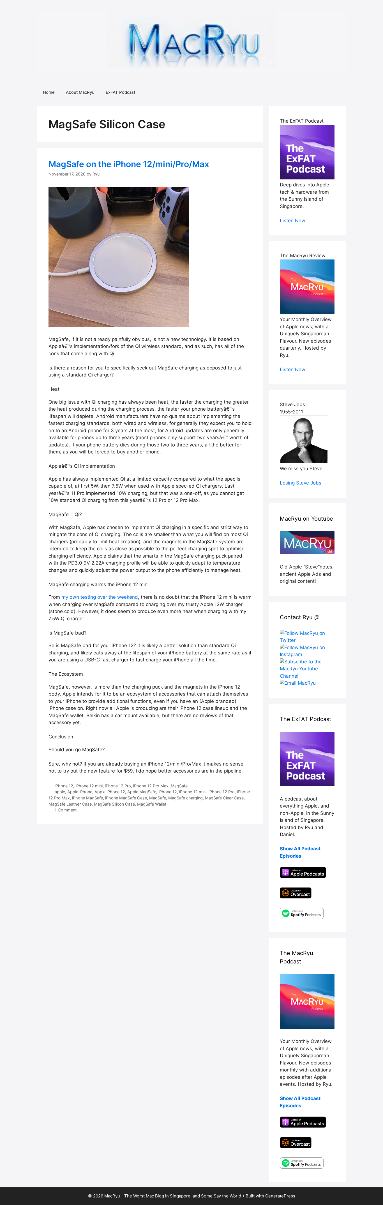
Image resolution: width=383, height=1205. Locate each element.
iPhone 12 (64, 785)
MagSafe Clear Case (224, 797)
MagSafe (179, 785)
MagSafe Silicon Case (114, 804)
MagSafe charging (185, 797)
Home (49, 92)
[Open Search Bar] (337, 92)
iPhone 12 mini (89, 785)
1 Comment (66, 810)
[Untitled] (119, 325)
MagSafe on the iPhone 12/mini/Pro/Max (129, 164)
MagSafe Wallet (151, 804)
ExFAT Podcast (120, 92)
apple (60, 791)
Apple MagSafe (141, 791)
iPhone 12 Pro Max (151, 785)
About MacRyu (80, 92)
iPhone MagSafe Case (126, 797)
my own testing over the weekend (99, 597)
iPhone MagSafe (87, 797)
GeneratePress (280, 1196)
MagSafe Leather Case (70, 804)
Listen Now (292, 220)
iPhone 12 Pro (118, 785)
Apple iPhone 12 (109, 791)
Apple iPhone (79, 791)
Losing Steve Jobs (300, 483)
